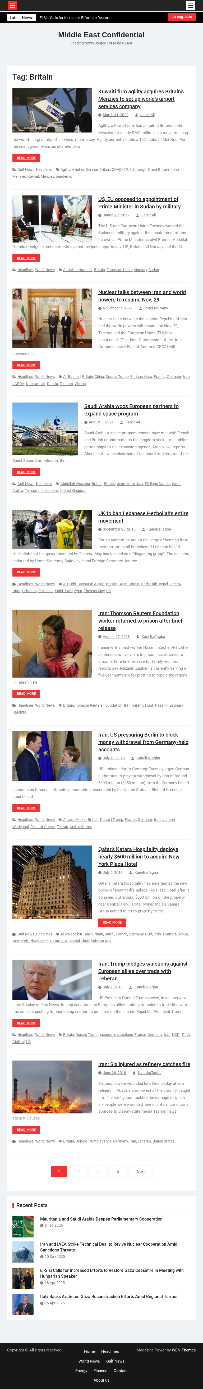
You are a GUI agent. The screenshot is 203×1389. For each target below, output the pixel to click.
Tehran (62, 827)
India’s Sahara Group (171, 934)
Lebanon (29, 591)
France (159, 376)
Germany (174, 376)
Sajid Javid (64, 591)
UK (108, 591)
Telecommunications (42, 490)
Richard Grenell (42, 827)
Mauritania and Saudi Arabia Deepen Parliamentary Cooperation (101, 1219)
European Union (120, 270)
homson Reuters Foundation (99, 705)
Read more (26, 158)
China (99, 376)
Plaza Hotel (39, 941)
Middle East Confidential (101, 35)
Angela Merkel (74, 819)
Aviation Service (85, 169)
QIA (64, 941)
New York (20, 941)
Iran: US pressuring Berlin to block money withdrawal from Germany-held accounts (143, 742)
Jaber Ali (147, 115)
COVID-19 (120, 169)
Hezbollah (149, 584)
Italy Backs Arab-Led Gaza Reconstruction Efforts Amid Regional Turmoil (109, 1296)
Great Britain (158, 169)
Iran (186, 376)
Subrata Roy (101, 941)
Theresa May (94, 591)
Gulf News (25, 169)
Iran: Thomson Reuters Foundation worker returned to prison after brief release (140, 620)
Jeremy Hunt (142, 705)
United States (81, 827)
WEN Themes (184, 1350)
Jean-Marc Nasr (130, 484)
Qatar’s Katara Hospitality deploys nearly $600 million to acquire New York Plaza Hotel (138, 856)
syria (78, 591)
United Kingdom (73, 490)
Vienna (80, 384)
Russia (52, 384)
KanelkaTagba (159, 529)
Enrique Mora (141, 376)
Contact (121, 1370)
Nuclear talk (35, 384)
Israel (163, 584)
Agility (65, 169)
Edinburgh (138, 169)
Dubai (109, 934)
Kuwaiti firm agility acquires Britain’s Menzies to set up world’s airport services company (141, 98)
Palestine (45, 591)
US (28, 1042)
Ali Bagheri (72, 376)
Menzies (47, 176)
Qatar (54, 941)
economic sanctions (116, 1034)
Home (89, 1351)
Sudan (154, 270)
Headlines (44, 169)
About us (101, 1380)
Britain (104, 169)
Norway (140, 270)
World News (45, 270)
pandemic (64, 176)
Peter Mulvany (156, 308)
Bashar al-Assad (90, 584)
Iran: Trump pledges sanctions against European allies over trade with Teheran (143, 971)
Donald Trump (117, 376)
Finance (100, 1370)
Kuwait (33, 176)
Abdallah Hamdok (78, 270)
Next (141, 1171)
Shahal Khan (78, 941)
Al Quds (69, 584)
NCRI (176, 1034)
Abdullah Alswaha (75, 484)
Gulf (148, 934)
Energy (81, 1370)
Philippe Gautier (157, 484)
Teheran (66, 384)
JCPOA (18, 384)
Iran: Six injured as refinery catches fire (144, 1064)
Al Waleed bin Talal (76, 934)
